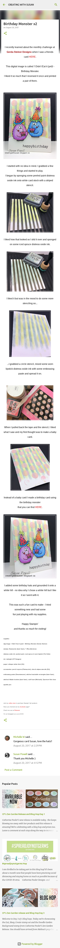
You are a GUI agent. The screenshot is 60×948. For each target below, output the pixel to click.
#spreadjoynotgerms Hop (14, 863)
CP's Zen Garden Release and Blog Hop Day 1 (23, 814)
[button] (5, 33)
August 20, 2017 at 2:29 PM (27, 745)
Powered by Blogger (32, 944)
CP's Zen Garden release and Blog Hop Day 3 (23, 913)
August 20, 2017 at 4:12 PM (27, 763)
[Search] (56, 4)
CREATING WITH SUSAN (21, 4)
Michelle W (19, 737)
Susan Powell (20, 754)
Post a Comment (13, 770)
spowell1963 (20, 714)
